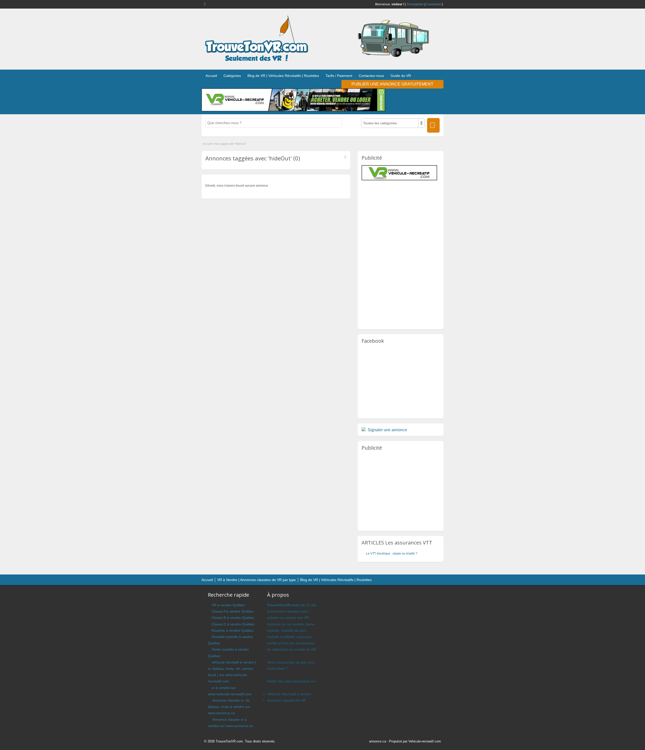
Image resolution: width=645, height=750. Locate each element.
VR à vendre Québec (228, 605)
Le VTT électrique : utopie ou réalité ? (391, 553)
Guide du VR (401, 76)
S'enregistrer (415, 4)
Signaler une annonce (387, 430)
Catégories (232, 76)
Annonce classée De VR (286, 700)
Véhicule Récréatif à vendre (289, 694)
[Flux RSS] (206, 4)
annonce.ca (377, 741)
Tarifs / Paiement (339, 76)
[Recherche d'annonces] (433, 125)
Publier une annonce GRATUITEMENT (392, 84)
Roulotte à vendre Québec (233, 630)
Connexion (433, 4)
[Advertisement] (404, 217)
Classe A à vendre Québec (233, 611)
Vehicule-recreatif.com (424, 741)
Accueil (211, 76)
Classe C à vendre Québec (233, 624)
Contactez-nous (371, 76)
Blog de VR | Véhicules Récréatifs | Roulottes (283, 76)
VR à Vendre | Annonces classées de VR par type (256, 580)
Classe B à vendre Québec (233, 618)
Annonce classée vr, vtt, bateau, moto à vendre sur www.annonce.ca (229, 706)
